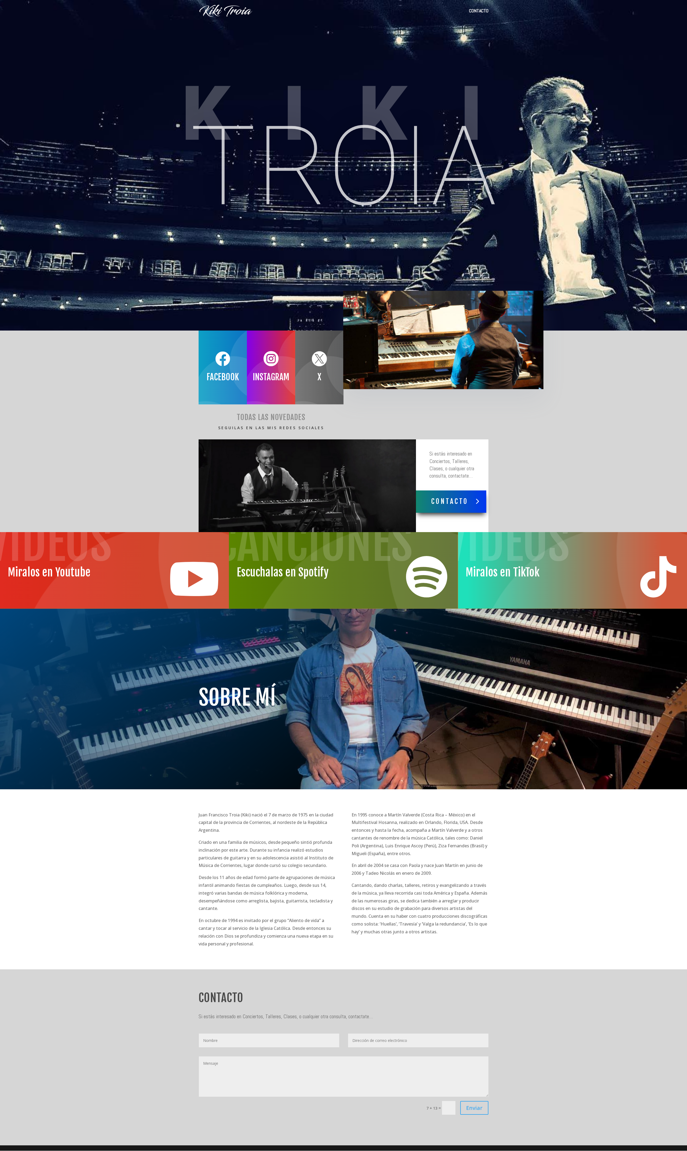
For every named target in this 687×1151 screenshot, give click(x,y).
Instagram (271, 377)
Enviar (474, 1107)
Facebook (223, 377)
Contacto (449, 501)
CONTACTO (478, 11)
